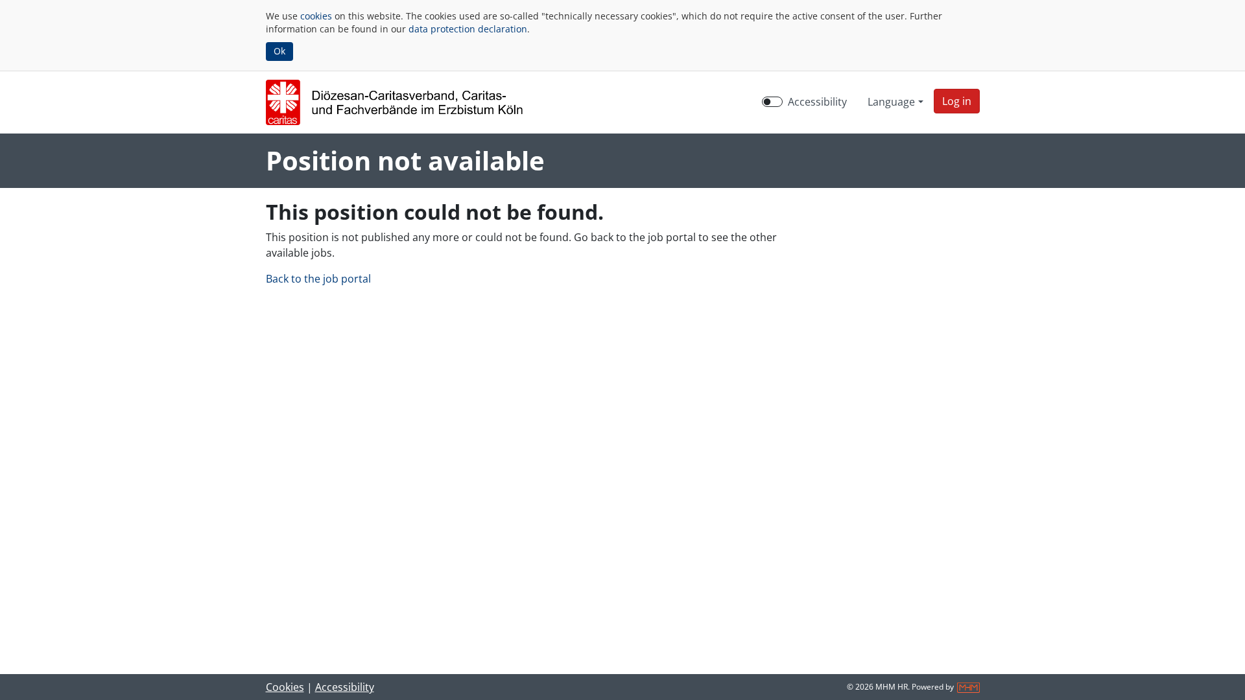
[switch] (772, 102)
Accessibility (817, 102)
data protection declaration (468, 29)
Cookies (285, 687)
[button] (957, 101)
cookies (316, 16)
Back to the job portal (318, 279)
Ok (279, 51)
